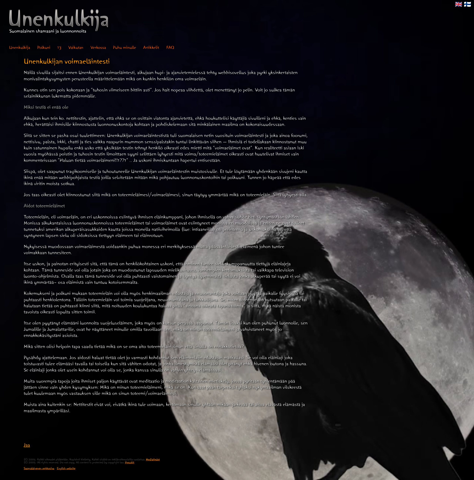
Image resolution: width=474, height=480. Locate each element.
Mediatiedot (153, 460)
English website (66, 469)
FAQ (170, 48)
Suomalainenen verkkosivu (39, 469)
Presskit (129, 463)
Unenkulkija (19, 48)
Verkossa (98, 48)
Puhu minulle (124, 48)
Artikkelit (151, 48)
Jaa (27, 446)
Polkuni (43, 48)
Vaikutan (75, 48)
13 (59, 48)
